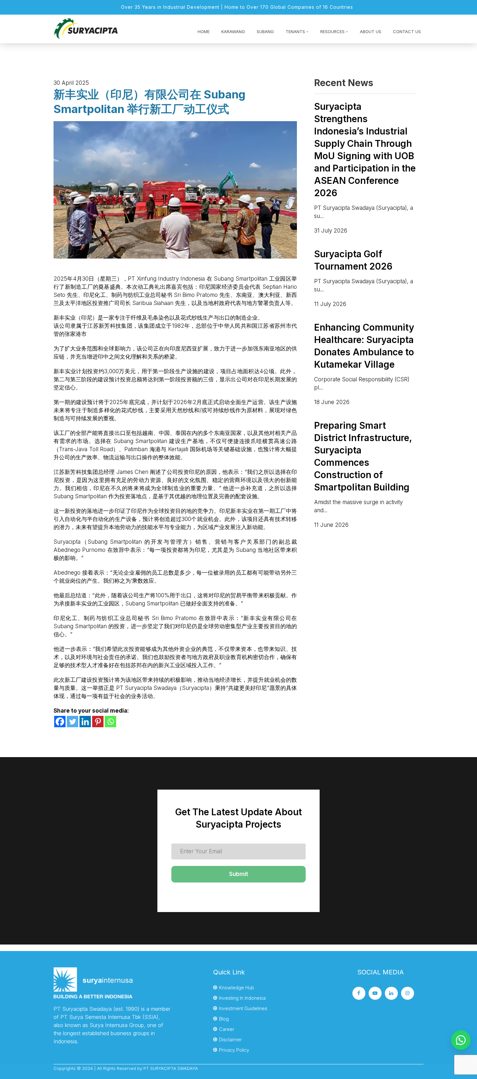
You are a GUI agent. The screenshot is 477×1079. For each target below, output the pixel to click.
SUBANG (265, 31)
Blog (224, 1019)
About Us (370, 31)
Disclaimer (230, 1039)
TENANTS (295, 31)
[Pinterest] (98, 721)
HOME (204, 31)
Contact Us (407, 31)
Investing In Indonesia (242, 998)
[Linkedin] (85, 721)
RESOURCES (332, 31)
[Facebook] (60, 721)
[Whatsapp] (110, 721)
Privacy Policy (234, 1050)
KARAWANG (233, 31)
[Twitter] (72, 721)
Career (226, 1029)
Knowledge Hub (236, 987)
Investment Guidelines (243, 1008)
